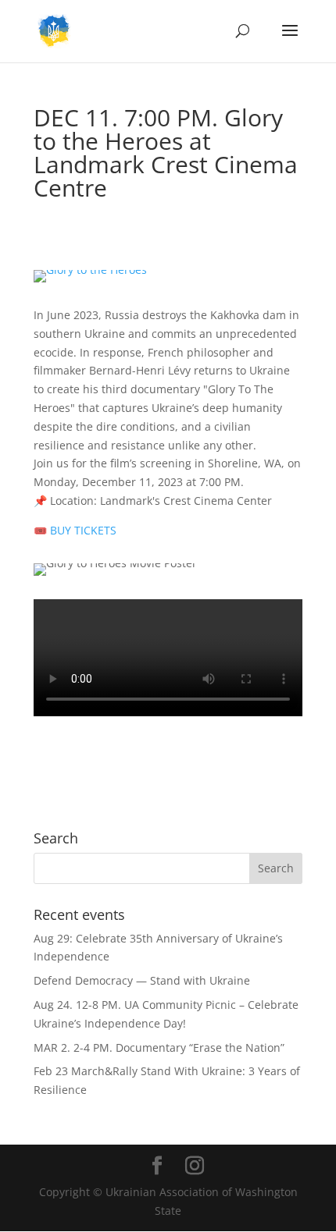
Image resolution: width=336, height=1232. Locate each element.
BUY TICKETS (75, 530)
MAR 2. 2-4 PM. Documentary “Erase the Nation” (159, 1047)
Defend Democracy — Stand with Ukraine (142, 980)
